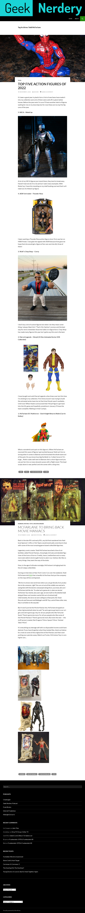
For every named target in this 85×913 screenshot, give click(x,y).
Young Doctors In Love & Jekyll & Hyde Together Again (20, 872)
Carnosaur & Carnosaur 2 (11, 864)
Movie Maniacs (32, 774)
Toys (19, 80)
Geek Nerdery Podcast (10, 803)
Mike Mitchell (37, 535)
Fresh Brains (7, 807)
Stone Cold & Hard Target (11, 860)
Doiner (36, 92)
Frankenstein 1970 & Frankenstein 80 (21, 839)
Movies (26, 523)
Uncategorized (38, 523)
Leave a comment (47, 92)
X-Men (46, 472)
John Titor (15, 828)
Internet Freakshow (9, 811)
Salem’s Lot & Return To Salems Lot (21, 836)
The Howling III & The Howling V (13, 868)
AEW (21, 472)
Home (70, 18)
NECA (26, 472)
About (77, 18)
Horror (20, 523)
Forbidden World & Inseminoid (13, 857)
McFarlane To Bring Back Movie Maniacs (41, 529)
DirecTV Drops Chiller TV (20, 832)
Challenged (6, 800)
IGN (30, 575)
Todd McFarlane (36, 472)
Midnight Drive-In (9, 814)
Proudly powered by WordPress (11, 910)
